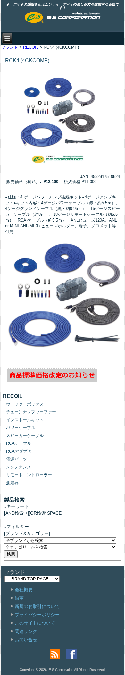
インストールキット (25, 420)
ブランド (9, 47)
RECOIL (30, 47)
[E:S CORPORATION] (63, 18)
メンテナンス (18, 467)
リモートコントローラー (29, 474)
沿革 (19, 598)
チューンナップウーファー (31, 411)
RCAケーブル (18, 443)
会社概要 (24, 589)
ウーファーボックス (25, 404)
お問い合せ (26, 639)
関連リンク (26, 631)
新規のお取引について (37, 606)
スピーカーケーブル (25, 435)
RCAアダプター (21, 451)
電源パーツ (16, 459)
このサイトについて (35, 623)
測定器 (12, 482)
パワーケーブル (20, 427)
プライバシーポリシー (37, 614)
